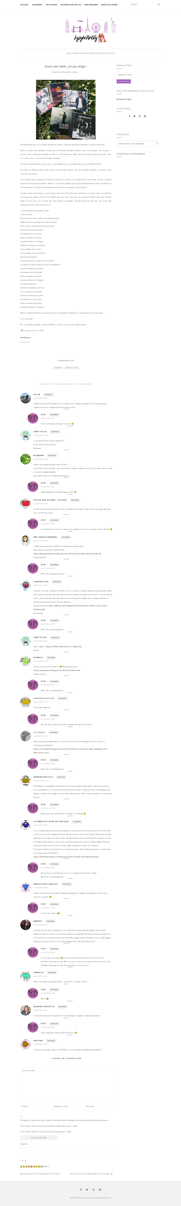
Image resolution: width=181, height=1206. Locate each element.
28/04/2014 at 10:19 (48, 624)
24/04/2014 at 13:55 (41, 661)
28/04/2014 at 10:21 (48, 808)
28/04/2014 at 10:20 (48, 719)
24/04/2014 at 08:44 (41, 398)
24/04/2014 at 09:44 (41, 459)
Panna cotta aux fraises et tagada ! (41, 1174)
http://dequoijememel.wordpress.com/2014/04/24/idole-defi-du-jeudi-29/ (68, 553)
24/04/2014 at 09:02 (41, 435)
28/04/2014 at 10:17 (48, 487)
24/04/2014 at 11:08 (41, 641)
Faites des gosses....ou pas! (50, 500)
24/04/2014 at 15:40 (41, 736)
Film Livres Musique (77, 53)
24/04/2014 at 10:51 (40, 585)
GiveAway (37, 5)
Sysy (76, 72)
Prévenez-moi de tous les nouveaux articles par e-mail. (47, 1131)
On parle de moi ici (71, 5)
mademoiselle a (43, 777)
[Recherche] (159, 5)
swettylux (40, 432)
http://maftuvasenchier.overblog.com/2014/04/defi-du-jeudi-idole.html (66, 856)
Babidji (38, 921)
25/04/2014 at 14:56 (41, 888)
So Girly (110, 53)
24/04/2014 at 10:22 (41, 504)
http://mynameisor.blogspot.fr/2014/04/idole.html (57, 670)
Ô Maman (58, 368)
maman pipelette (44, 1007)
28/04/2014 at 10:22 (48, 908)
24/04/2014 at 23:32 (41, 781)
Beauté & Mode (109, 5)
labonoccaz (41, 582)
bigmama (39, 455)
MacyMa (38, 1041)
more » (46, 1166)
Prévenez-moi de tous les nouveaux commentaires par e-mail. (50, 1126)
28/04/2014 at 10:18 (48, 524)
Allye (37, 394)
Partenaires (91, 5)
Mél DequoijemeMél (46, 537)
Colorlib (89, 1198)
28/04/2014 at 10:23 (48, 952)
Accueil (24, 5)
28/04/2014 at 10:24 (48, 993)
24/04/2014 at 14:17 (40, 702)
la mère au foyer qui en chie (51, 821)
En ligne (124, 99)
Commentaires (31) (66, 360)
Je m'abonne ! (124, 81)
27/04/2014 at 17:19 (40, 1010)
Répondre (48, 394)
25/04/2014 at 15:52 (41, 925)
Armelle (39, 972)
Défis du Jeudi (97, 53)
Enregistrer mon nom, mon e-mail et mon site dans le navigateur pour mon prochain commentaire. (64, 1120)
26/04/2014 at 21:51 (40, 976)
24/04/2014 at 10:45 (41, 541)
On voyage (51, 5)
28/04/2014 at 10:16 (48, 418)
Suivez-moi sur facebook (131, 154)
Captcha (24, 1144)
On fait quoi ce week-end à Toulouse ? (90, 1174)
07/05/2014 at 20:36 (41, 1044)
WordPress (107, 1198)
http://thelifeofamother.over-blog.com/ (64, 646)
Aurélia (38, 657)
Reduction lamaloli (46, 884)
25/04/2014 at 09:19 (41, 825)
